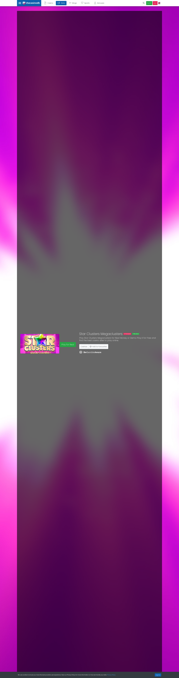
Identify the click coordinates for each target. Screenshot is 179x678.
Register (149, 3)
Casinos (84, 346)
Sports (87, 3)
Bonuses (100, 3)
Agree (158, 675)
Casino (50, 3)
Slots (63, 3)
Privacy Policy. (111, 675)
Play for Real (67, 344)
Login (155, 3)
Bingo (74, 3)
